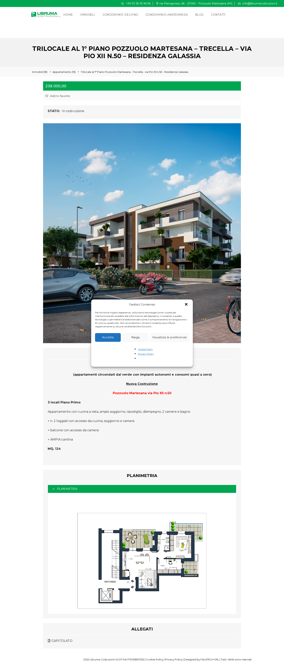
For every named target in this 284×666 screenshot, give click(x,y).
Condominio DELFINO (120, 14)
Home (68, 14)
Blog (199, 14)
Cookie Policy (145, 349)
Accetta (108, 337)
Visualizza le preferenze (169, 337)
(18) (39, 71)
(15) (64, 71)
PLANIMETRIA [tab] (67, 489)
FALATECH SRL (210, 659)
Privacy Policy (146, 353)
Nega (135, 337)
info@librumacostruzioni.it (259, 3)
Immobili (87, 14)
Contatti (218, 14)
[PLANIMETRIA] (142, 553)
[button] (186, 304)
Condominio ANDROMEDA (166, 14)
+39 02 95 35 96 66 (138, 3)
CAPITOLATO (61, 641)
